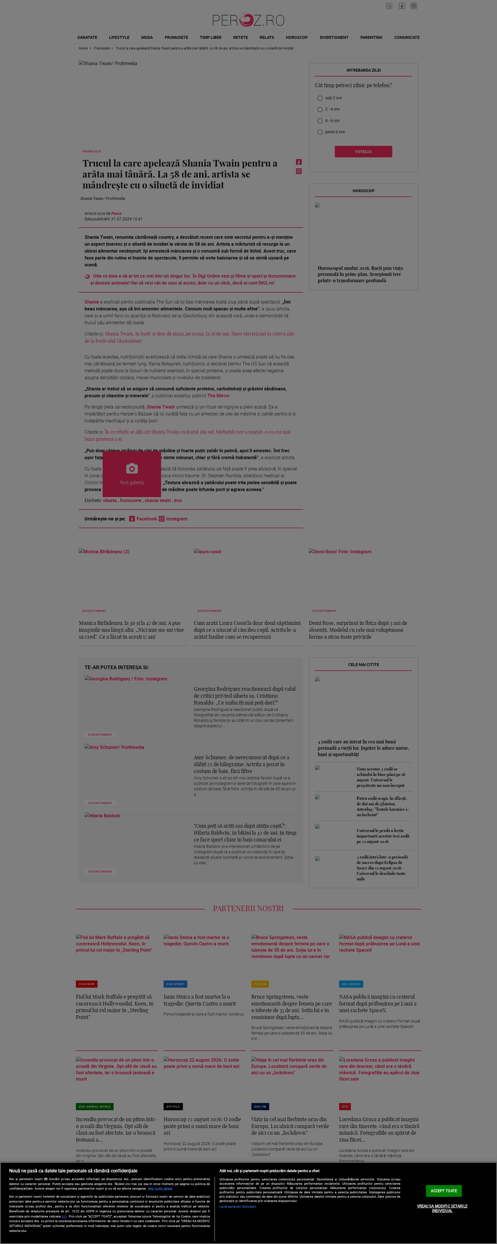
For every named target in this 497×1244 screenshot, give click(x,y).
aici (64, 1216)
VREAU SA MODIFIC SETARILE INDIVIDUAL (442, 1208)
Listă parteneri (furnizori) (237, 1206)
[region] (248, 1203)
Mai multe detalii (160, 1188)
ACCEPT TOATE (444, 1190)
